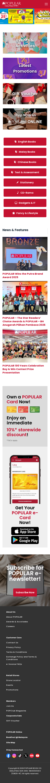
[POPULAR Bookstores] (11, 4)
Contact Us (12, 642)
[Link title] (25, 254)
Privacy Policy (13, 647)
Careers (10, 626)
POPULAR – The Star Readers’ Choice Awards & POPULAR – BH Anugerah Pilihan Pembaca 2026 (23, 321)
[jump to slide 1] (16, 21)
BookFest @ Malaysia (17, 737)
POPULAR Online (14, 732)
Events (9, 685)
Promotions (12, 689)
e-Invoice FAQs (14, 664)
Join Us (10, 706)
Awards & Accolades (17, 621)
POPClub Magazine (16, 710)
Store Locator (13, 680)
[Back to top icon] (44, 777)
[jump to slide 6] (31, 21)
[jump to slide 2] (19, 21)
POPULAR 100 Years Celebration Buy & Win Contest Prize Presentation (23, 369)
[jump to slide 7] (34, 21)
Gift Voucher (13, 720)
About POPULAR (14, 617)
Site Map (10, 742)
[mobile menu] (46, 4)
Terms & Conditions (16, 652)
